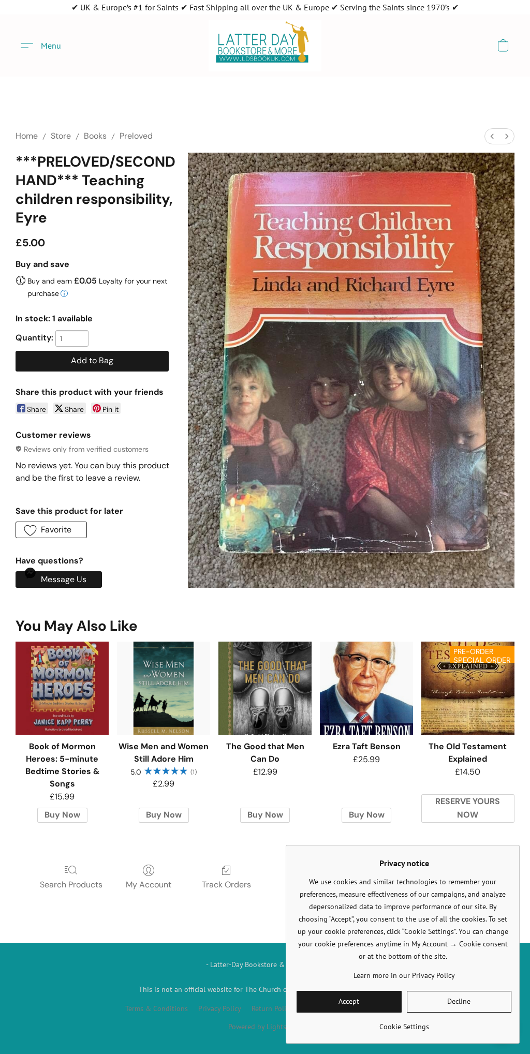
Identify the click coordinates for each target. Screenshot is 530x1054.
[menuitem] (492, 136)
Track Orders (226, 884)
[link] (404, 1023)
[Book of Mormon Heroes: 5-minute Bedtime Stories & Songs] (62, 688)
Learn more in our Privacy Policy (404, 975)
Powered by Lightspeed (265, 1026)
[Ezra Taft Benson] (366, 688)
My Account (148, 884)
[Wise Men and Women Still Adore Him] (163, 688)
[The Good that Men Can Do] (265, 688)
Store (61, 135)
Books (95, 135)
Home (27, 135)
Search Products (71, 884)
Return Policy (272, 1008)
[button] (265, 45)
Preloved (136, 135)
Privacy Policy (219, 1008)
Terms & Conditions (156, 1008)
